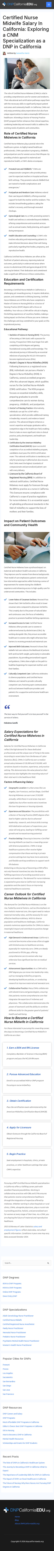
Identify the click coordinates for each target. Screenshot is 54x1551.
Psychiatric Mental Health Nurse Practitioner (21, 1341)
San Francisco (8, 1394)
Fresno (5, 1369)
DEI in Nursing (8, 1430)
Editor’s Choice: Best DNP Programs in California (22, 1426)
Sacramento (8, 1377)
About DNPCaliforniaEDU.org (27, 1523)
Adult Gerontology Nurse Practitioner (18, 1316)
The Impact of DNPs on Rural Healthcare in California (24, 1479)
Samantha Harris (22, 53)
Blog (16, 1520)
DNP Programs (9, 1418)
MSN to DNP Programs (12, 1288)
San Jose (6, 1390)
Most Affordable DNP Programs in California (21, 1422)
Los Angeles (8, 1373)
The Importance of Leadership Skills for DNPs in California (26, 1475)
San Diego (7, 1386)
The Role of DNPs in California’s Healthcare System (24, 1463)
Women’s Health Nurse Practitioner (17, 1345)
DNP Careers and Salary (12, 1414)
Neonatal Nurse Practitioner (14, 1332)
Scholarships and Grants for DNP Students (20, 1443)
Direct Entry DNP (10, 1296)
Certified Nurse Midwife (12, 1320)
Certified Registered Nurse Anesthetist (18, 1324)
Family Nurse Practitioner (13, 1328)
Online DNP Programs (12, 1292)
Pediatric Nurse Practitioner (14, 1337)
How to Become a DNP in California (17, 1435)
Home (17, 1517)
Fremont (6, 1365)
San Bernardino (9, 1381)
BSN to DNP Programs (12, 1283)
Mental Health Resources (13, 1439)
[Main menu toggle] (48, 4)
